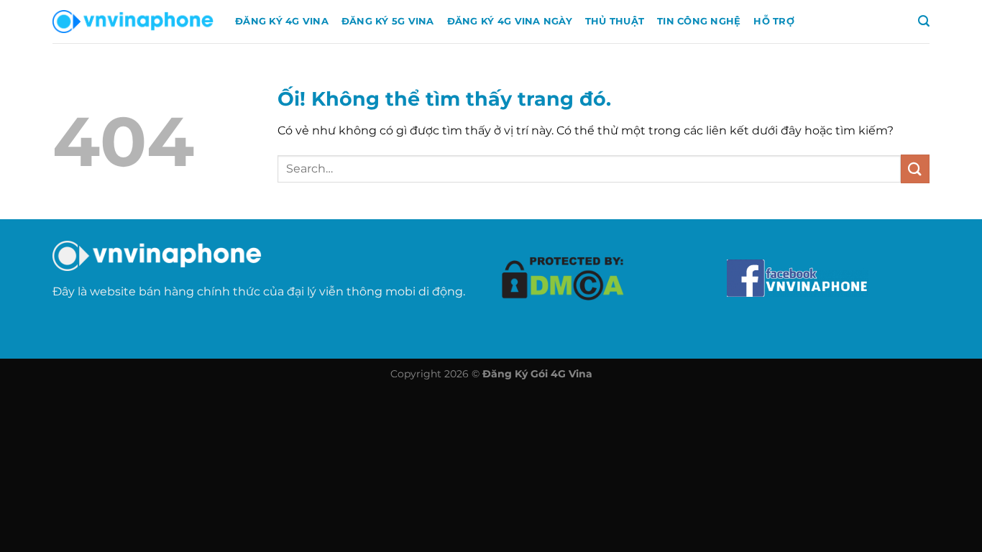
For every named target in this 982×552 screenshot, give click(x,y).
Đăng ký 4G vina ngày (509, 21)
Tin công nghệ (698, 21)
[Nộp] (915, 169)
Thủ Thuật (614, 21)
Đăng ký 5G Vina (387, 21)
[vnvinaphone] (133, 21)
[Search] (924, 21)
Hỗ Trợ (773, 21)
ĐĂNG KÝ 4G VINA (282, 21)
